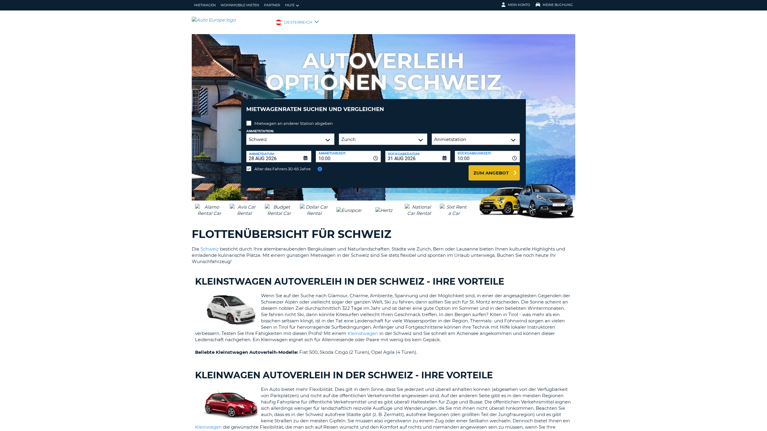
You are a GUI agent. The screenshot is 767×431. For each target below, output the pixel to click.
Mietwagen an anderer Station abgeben (293, 123)
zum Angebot (491, 173)
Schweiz (209, 249)
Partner (272, 5)
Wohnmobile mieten (240, 5)
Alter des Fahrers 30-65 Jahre (282, 168)
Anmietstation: (260, 131)
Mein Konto (519, 5)
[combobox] (348, 156)
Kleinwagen (208, 427)
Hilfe (290, 5)
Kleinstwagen (363, 333)
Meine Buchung (558, 5)
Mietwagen (205, 5)
